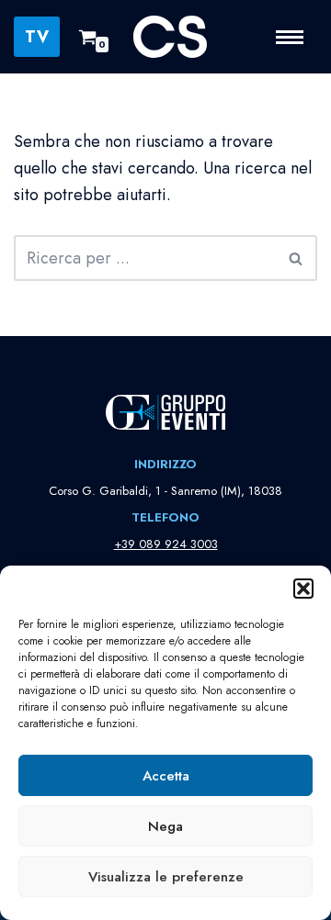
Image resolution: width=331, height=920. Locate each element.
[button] (303, 588)
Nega (165, 826)
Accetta (166, 776)
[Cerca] (296, 258)
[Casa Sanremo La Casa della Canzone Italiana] (170, 37)
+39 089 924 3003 (166, 544)
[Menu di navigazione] (296, 37)
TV (37, 37)
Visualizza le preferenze (166, 877)
